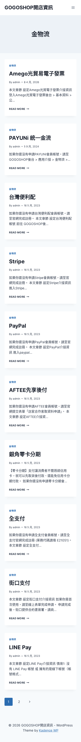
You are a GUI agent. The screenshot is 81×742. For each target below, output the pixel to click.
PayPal (17, 326)
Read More (19, 108)
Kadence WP (48, 730)
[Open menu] (73, 7)
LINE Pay (20, 647)
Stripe (17, 261)
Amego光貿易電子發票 (37, 73)
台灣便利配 (22, 197)
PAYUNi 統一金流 (30, 138)
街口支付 (19, 583)
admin (16, 82)
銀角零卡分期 (25, 454)
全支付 (17, 518)
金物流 (12, 65)
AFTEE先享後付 (28, 390)
